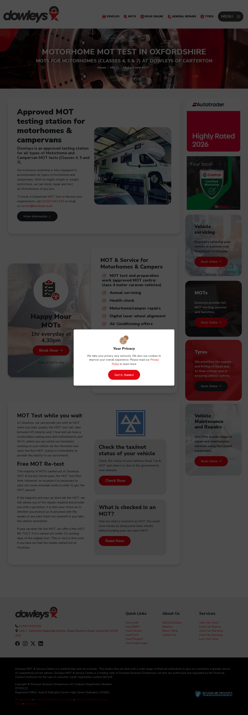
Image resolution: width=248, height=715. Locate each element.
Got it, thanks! (124, 375)
